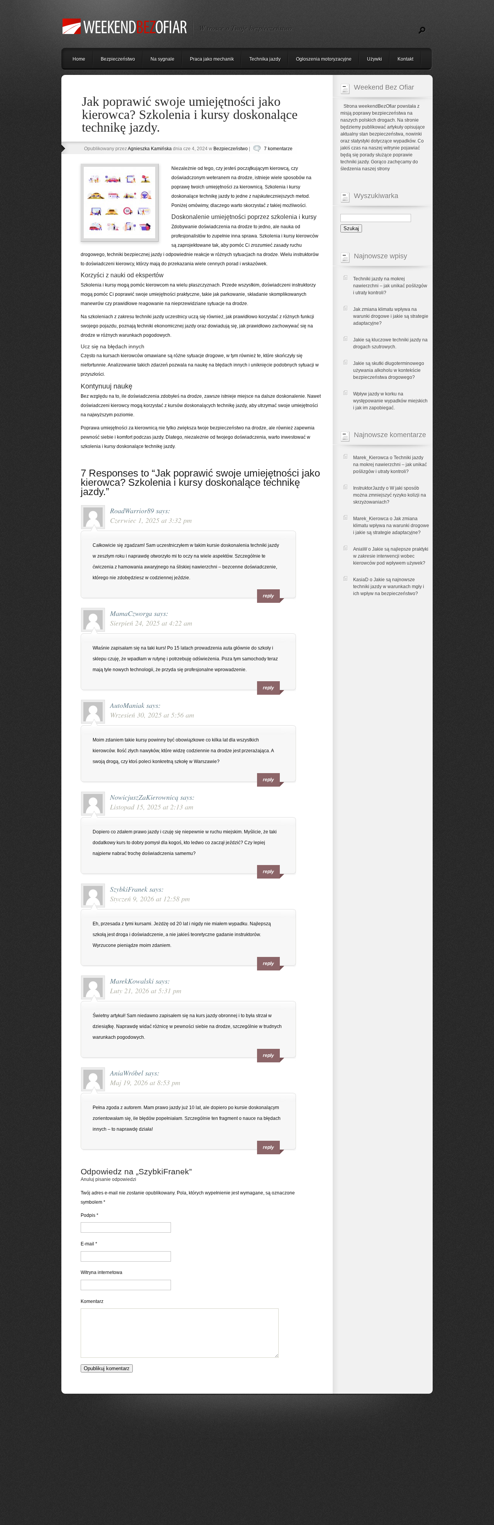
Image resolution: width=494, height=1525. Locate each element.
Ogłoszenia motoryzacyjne (324, 59)
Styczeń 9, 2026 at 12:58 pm (150, 898)
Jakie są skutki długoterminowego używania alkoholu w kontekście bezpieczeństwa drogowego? (388, 370)
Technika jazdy (265, 59)
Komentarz (92, 1301)
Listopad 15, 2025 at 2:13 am (151, 806)
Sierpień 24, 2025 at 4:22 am (151, 623)
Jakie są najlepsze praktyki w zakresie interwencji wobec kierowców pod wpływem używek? (390, 556)
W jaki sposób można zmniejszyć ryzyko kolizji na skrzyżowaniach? (389, 495)
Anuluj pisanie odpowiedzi (108, 1179)
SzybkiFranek (164, 1171)
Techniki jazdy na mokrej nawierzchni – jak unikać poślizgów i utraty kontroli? (390, 285)
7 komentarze (278, 148)
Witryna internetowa (101, 1272)
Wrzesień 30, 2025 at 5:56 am (152, 714)
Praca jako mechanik (212, 59)
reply (268, 596)
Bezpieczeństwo (118, 59)
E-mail (89, 1244)
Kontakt (405, 59)
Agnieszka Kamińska (150, 148)
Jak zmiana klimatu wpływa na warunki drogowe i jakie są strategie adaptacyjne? (390, 316)
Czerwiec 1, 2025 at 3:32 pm (151, 520)
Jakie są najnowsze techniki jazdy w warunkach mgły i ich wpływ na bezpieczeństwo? (388, 586)
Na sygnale (162, 59)
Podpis (89, 1215)
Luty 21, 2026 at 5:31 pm (145, 990)
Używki (374, 59)
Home (79, 59)
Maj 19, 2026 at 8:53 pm (145, 1082)
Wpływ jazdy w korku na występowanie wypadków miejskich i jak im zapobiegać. (390, 401)
